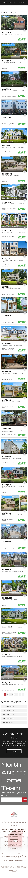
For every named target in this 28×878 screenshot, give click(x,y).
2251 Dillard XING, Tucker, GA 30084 (11, 317)
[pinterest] (12, 825)
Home (5, 2)
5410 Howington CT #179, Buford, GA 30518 (13, 232)
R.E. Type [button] (12, 2)
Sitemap (18, 867)
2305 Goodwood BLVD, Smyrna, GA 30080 (13, 204)
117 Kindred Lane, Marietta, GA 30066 (11, 543)
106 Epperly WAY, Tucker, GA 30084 (11, 458)
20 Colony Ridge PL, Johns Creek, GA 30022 (13, 373)
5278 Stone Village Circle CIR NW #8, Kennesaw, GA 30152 (12, 430)
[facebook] (3, 822)
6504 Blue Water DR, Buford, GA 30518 (12, 684)
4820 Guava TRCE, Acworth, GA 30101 (12, 345)
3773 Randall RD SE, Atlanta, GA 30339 (12, 628)
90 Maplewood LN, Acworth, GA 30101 (12, 288)
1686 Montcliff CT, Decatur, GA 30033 (12, 656)
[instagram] (15, 822)
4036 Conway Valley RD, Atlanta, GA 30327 (13, 175)
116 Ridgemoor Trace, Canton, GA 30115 (12, 514)
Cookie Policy (20, 866)
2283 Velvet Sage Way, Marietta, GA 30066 (13, 571)
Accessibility (23, 867)
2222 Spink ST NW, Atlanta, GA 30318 (11, 62)
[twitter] (9, 822)
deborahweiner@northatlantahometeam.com (14, 841)
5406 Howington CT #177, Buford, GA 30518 (13, 119)
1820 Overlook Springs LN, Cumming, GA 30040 (13, 487)
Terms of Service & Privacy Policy (8, 866)
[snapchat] (24, 822)
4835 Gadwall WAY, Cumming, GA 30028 (13, 147)
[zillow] (12, 822)
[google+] (15, 825)
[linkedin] (6, 822)
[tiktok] (21, 822)
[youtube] (18, 822)
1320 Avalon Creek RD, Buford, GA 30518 (12, 401)
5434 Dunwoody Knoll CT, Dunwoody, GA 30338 (13, 91)
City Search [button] (22, 2)
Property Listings (12, 867)
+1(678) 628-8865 (14, 839)
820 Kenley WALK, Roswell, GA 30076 (12, 34)
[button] (24, 799)
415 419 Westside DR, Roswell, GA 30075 (12, 599)
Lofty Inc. (11, 870)
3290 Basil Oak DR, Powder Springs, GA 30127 (12, 261)
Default (23, 13)
